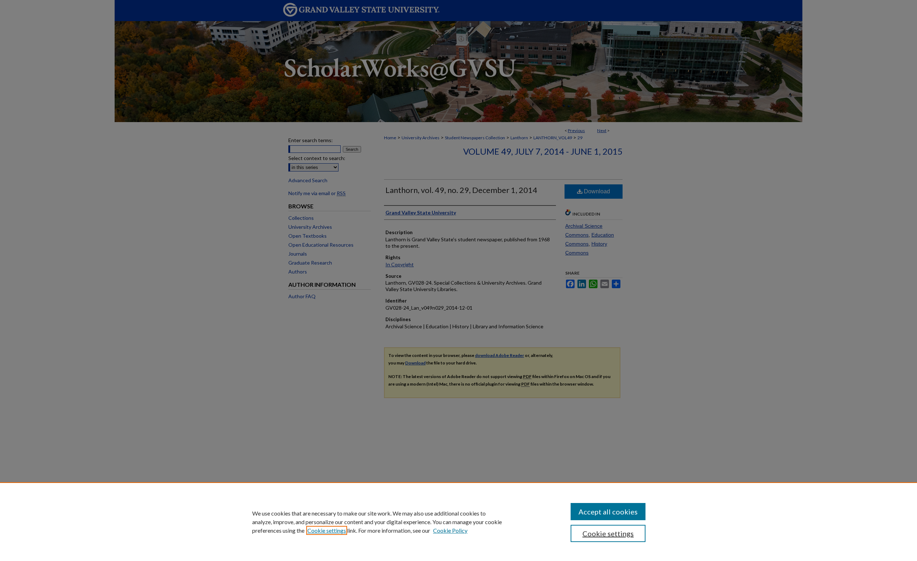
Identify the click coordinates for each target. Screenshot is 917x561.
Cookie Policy (450, 530)
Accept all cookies (608, 511)
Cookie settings (326, 530)
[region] (458, 521)
